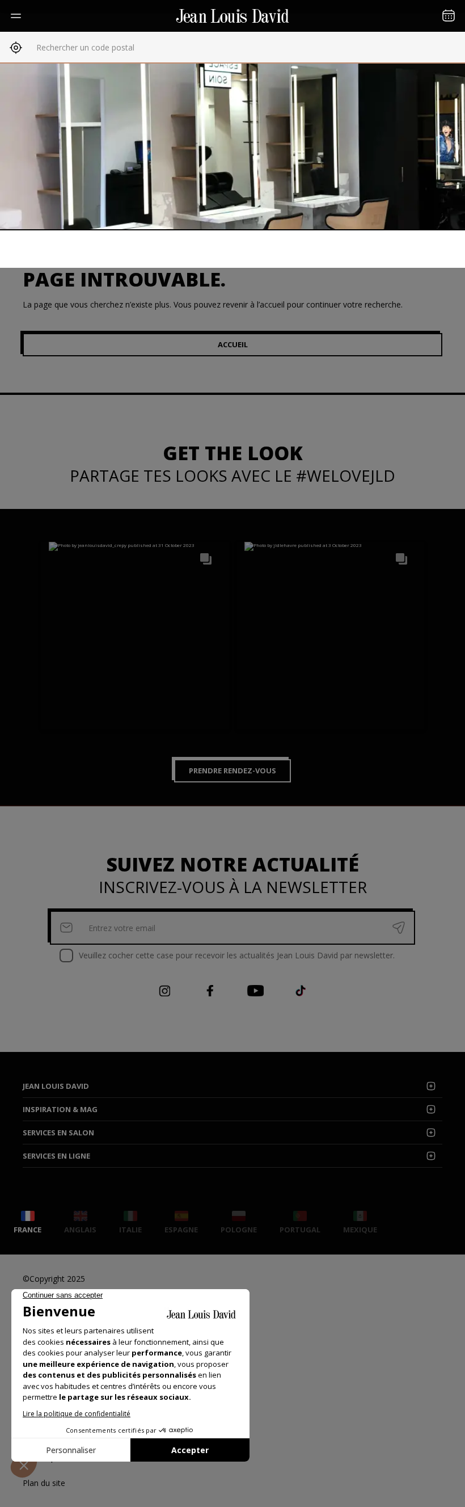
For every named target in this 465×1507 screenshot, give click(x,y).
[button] (135, 635)
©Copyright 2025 (54, 1278)
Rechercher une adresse (80, 47)
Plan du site (44, 1482)
